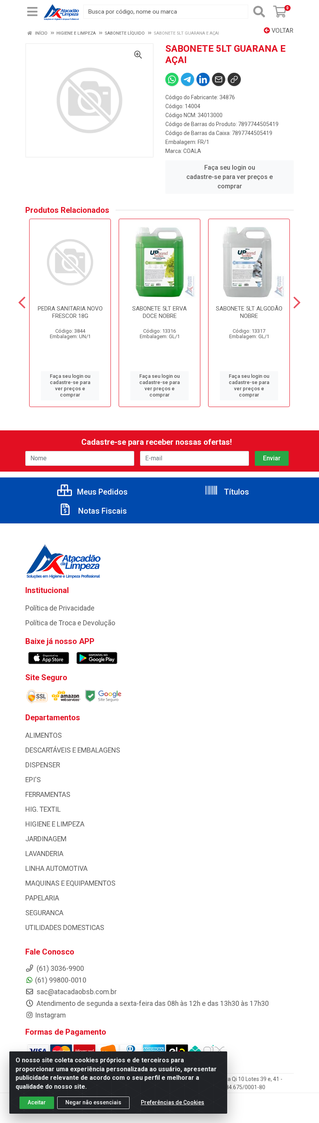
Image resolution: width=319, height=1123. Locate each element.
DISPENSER (42, 765)
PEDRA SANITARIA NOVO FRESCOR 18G (70, 312)
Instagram (50, 1015)
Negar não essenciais (93, 1102)
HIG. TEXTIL (43, 809)
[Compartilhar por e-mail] (218, 79)
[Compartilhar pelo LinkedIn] (203, 79)
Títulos (235, 492)
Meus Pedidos (101, 492)
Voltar (281, 30)
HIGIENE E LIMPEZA (54, 824)
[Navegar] (22, 302)
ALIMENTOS (43, 735)
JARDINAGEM (46, 839)
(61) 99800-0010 (60, 980)
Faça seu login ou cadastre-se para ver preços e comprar (229, 177)
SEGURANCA (44, 913)
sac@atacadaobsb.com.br (76, 992)
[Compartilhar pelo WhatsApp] (172, 79)
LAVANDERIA (44, 854)
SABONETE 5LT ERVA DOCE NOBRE (159, 312)
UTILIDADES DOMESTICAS (64, 928)
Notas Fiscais (101, 511)
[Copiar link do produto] (234, 79)
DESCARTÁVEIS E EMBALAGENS (72, 750)
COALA (192, 151)
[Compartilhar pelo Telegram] (187, 79)
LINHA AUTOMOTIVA (56, 868)
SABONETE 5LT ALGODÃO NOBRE (249, 312)
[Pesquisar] (259, 12)
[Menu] (32, 12)
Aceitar (37, 1102)
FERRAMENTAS (47, 794)
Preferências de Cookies (172, 1102)
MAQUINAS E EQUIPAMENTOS (70, 883)
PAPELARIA (42, 898)
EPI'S (33, 780)
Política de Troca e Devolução (70, 623)
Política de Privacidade (60, 608)
